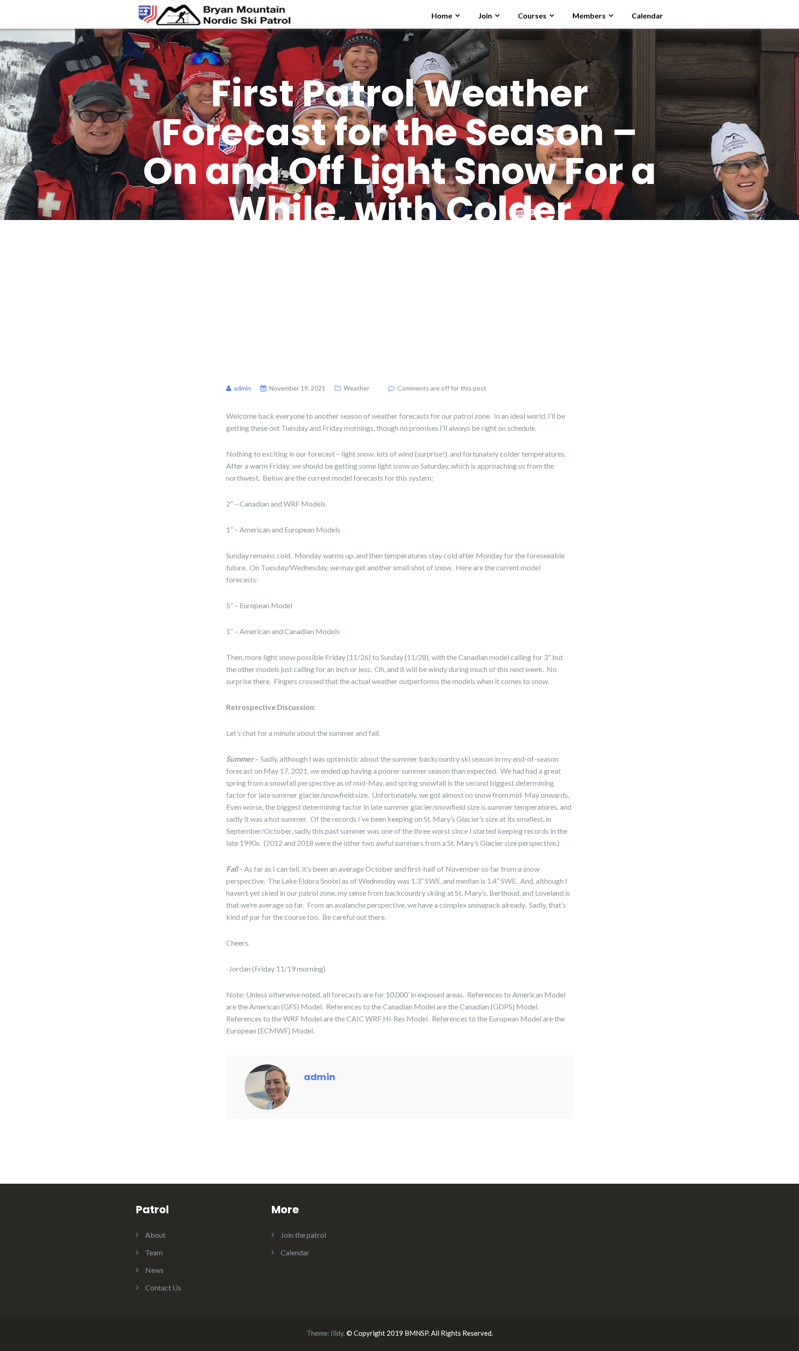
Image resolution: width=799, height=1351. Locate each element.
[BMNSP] (214, 13)
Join (485, 15)
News (154, 1269)
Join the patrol (303, 1234)
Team (154, 1252)
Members (589, 15)
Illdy (337, 1333)
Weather (356, 388)
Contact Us (163, 1287)
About (155, 1234)
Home (441, 15)
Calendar (647, 15)
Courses (532, 15)
